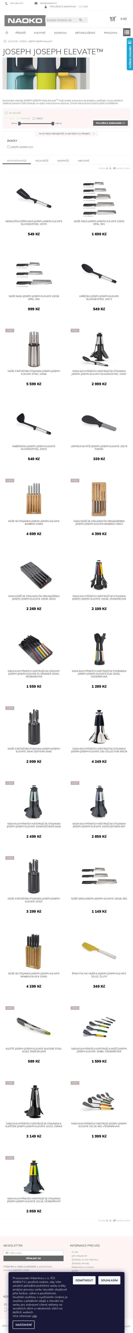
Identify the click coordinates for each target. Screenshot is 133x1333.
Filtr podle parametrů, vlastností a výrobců (65, 133)
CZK (81, 6)
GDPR (75, 1270)
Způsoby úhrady (80, 1263)
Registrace (70, 6)
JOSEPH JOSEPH (21, 147)
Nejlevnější (42, 160)
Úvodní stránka (7, 32)
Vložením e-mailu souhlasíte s (27, 1268)
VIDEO (39, 118)
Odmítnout (84, 1280)
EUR (86, 6)
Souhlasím (109, 1280)
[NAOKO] (25, 20)
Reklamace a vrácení (83, 1267)
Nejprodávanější (16, 160)
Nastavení (24, 1324)
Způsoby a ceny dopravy (85, 1259)
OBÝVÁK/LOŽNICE (85, 32)
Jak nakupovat (79, 1255)
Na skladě (15, 113)
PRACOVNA (110, 32)
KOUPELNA (60, 32)
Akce (11, 118)
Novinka (25, 118)
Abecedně (83, 160)
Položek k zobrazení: (110, 123)
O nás (75, 1251)
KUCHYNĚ (39, 32)
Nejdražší (63, 160)
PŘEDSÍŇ (21, 32)
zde (34, 1316)
